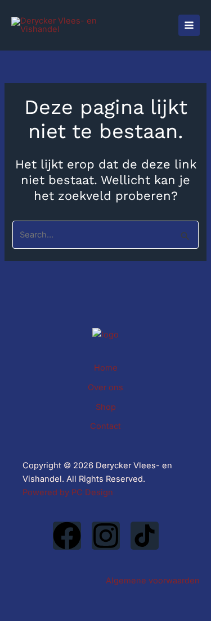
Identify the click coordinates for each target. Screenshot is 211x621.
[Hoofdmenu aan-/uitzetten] (189, 25)
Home (106, 368)
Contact (105, 426)
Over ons (105, 387)
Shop (106, 407)
